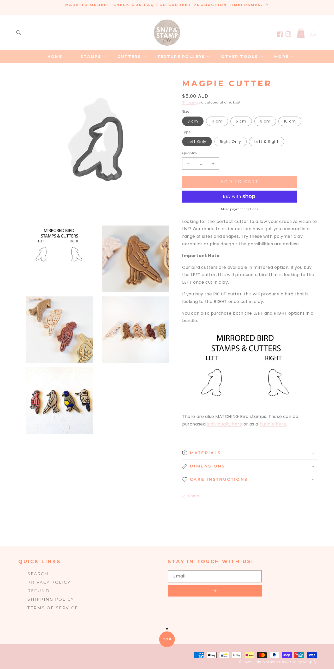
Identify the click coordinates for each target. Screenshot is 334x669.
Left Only (197, 141)
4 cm (217, 121)
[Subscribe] (215, 591)
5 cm (241, 121)
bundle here (273, 424)
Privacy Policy (48, 582)
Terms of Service (52, 607)
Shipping (190, 102)
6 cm (265, 121)
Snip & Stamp (265, 662)
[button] (19, 32)
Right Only (230, 141)
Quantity (189, 153)
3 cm (193, 121)
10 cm (290, 121)
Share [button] (193, 495)
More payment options (239, 209)
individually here (224, 424)
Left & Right (266, 141)
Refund (38, 590)
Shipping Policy (50, 599)
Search (38, 573)
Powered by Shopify (298, 662)
